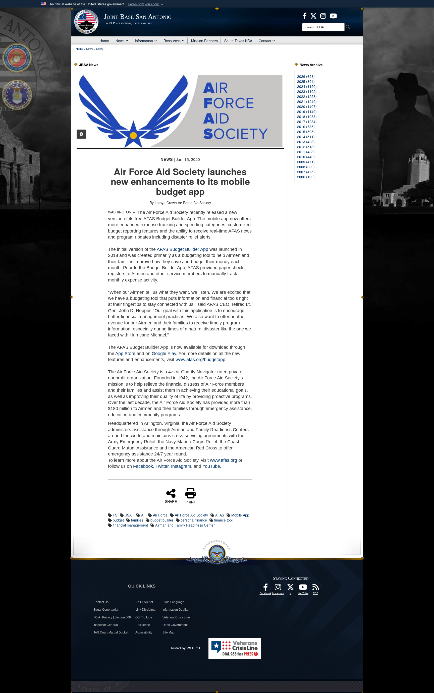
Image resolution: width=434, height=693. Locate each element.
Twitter (162, 466)
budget (118, 520)
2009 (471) (306, 161)
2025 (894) (306, 81)
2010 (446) (306, 156)
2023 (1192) (307, 91)
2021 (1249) (307, 101)
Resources (172, 40)
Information (144, 40)
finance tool (223, 520)
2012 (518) (306, 146)
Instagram (181, 466)
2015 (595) (306, 131)
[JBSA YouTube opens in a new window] (333, 15)
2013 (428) (306, 141)
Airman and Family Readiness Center (185, 525)
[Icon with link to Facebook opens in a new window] (305, 15)
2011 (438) (306, 151)
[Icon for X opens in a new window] (313, 15)
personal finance (194, 520)
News (120, 40)
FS (115, 514)
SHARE (171, 501)
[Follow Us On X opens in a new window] (290, 589)
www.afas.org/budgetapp (200, 359)
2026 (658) (306, 76)
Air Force (160, 514)
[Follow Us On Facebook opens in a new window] (265, 589)
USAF (129, 514)
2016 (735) (306, 126)
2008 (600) (306, 166)
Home (104, 40)
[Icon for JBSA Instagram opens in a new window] (323, 15)
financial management (130, 525)
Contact (265, 40)
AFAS (219, 514)
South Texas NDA (238, 40)
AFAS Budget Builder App (182, 249)
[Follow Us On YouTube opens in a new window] (303, 589)
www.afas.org (223, 460)
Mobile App (240, 514)
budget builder (161, 520)
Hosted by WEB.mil (185, 648)
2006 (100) (306, 176)
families (137, 520)
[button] (146, 4)
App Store (125, 353)
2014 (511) (306, 136)
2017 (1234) (307, 121)
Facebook (143, 466)
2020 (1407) (307, 106)
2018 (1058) (307, 116)
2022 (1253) (307, 96)
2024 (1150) (307, 86)
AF (143, 514)
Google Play (164, 353)
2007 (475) (306, 171)
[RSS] (315, 589)
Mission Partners (204, 40)
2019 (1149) (307, 111)
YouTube (211, 466)
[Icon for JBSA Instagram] (278, 589)
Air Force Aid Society (191, 514)
